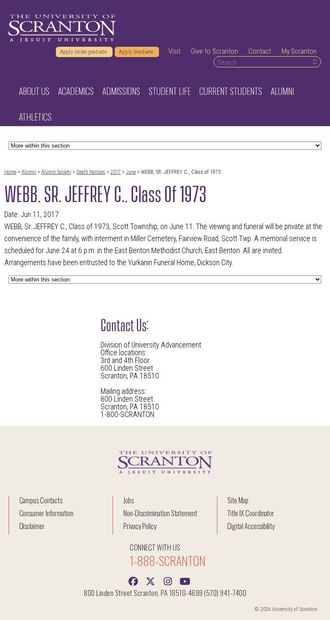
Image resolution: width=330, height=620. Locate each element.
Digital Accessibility (251, 525)
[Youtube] (184, 580)
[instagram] (167, 580)
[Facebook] (133, 580)
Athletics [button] (35, 116)
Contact (259, 51)
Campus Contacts (40, 500)
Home (10, 172)
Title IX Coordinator (250, 513)
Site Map (237, 500)
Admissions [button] (121, 91)
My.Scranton (299, 51)
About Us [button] (34, 91)
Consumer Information (46, 513)
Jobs (128, 500)
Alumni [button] (282, 91)
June (131, 172)
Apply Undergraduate (84, 52)
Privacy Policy (139, 525)
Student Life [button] (170, 91)
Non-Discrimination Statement (160, 513)
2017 (115, 172)
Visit (174, 51)
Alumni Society (56, 172)
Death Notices (90, 172)
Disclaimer (32, 525)
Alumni (28, 172)
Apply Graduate (137, 52)
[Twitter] (150, 580)
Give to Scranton (214, 51)
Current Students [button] (230, 91)
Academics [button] (76, 91)
